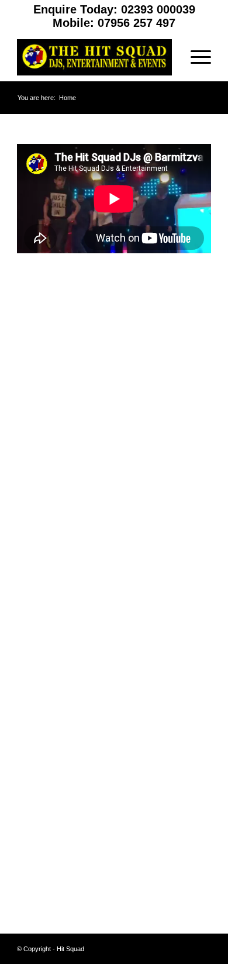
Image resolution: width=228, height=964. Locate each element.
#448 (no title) (42, 444)
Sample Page (42, 696)
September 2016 (48, 879)
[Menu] (195, 57)
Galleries (34, 602)
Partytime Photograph (58, 681)
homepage (37, 617)
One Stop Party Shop (57, 665)
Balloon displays (48, 459)
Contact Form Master (58, 491)
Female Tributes (47, 586)
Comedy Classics (51, 475)
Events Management (56, 570)
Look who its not (48, 633)
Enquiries (35, 538)
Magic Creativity (48, 649)
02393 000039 (158, 9)
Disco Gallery (43, 507)
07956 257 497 (136, 22)
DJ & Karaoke (44, 523)
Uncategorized (44, 796)
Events (30, 554)
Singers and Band (51, 712)
